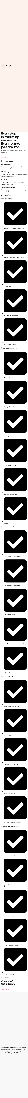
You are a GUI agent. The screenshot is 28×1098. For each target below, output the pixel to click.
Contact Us (4, 157)
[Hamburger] (3, 66)
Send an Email (5, 989)
